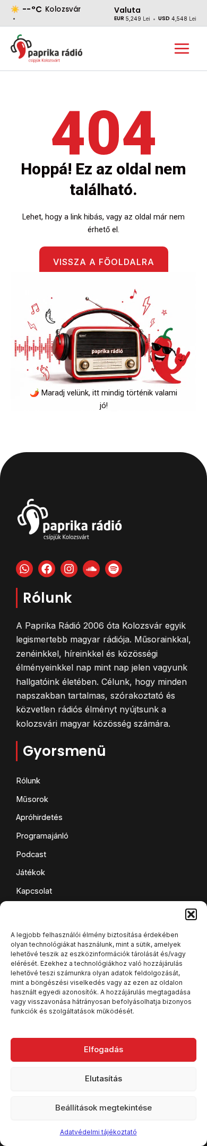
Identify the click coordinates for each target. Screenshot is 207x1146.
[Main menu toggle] (181, 48)
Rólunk (28, 781)
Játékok (30, 872)
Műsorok (32, 799)
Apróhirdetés (39, 817)
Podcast (31, 854)
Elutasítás (103, 1078)
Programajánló (42, 836)
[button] (191, 914)
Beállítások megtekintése (103, 1108)
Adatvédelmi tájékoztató (98, 1132)
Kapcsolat (34, 891)
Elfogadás (103, 1049)
